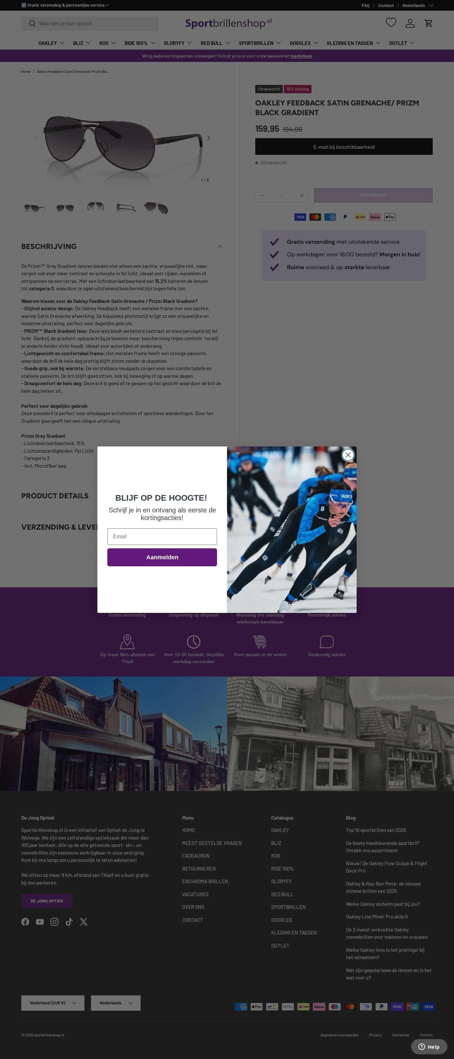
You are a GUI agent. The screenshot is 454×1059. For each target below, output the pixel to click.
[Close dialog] (348, 455)
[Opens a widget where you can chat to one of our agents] (429, 1047)
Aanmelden (162, 557)
